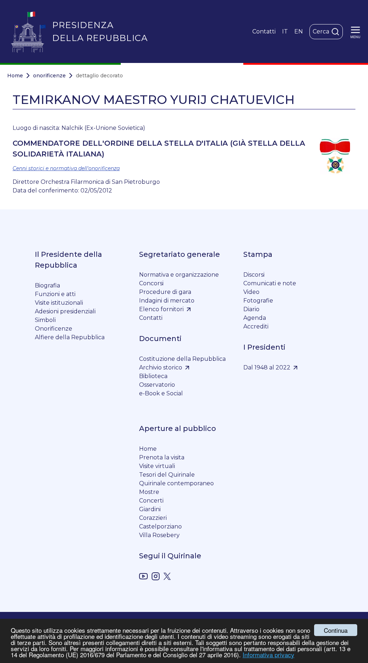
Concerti (151, 500)
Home (15, 75)
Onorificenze (53, 328)
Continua (336, 630)
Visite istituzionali (59, 302)
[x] (167, 577)
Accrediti (255, 326)
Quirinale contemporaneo (176, 483)
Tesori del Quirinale (167, 474)
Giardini (150, 509)
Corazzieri (153, 517)
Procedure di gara (165, 292)
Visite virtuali (157, 466)
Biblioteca (153, 376)
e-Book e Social (161, 393)
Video (251, 292)
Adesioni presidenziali (65, 311)
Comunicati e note (269, 283)
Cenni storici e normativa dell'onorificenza (66, 168)
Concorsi (151, 283)
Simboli (45, 320)
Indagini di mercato (166, 300)
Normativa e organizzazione (179, 274)
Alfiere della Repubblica (70, 337)
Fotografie (258, 300)
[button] (355, 31)
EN (298, 31)
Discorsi (253, 274)
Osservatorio (157, 384)
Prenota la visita (161, 457)
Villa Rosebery (159, 535)
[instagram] (155, 577)
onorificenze (49, 75)
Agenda (254, 317)
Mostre (149, 492)
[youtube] (143, 577)
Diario (251, 309)
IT (285, 31)
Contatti (264, 31)
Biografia (47, 285)
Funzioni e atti (55, 294)
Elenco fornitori (161, 309)
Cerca (321, 31)
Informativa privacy (268, 654)
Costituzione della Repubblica (182, 358)
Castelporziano (160, 526)
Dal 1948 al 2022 (266, 367)
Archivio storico (160, 367)
